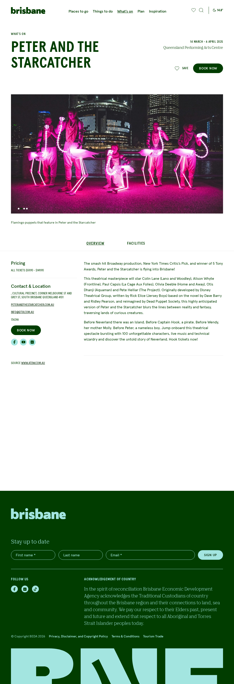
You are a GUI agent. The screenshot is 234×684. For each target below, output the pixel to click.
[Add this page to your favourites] (194, 10)
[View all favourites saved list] (193, 10)
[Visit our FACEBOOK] (14, 342)
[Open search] (201, 10)
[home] (28, 10)
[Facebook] (14, 589)
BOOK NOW (208, 68)
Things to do (103, 11)
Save (185, 68)
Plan (141, 11)
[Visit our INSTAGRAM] (32, 342)
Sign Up (210, 555)
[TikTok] (35, 589)
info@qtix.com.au (22, 312)
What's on (125, 11)
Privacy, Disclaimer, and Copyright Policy (78, 636)
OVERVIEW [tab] (95, 243)
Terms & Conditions (125, 636)
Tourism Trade (153, 636)
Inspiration (157, 11)
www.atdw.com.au (33, 363)
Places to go (78, 11)
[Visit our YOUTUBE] (23, 342)
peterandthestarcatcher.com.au (32, 304)
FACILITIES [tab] (136, 243)
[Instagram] (24, 589)
